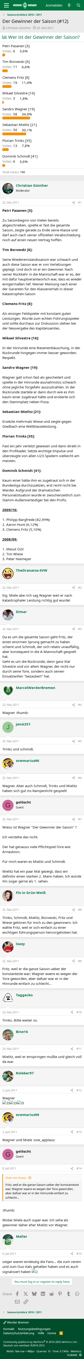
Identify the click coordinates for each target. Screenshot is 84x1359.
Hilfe (41, 1333)
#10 (79, 1012)
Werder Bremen (17, 1322)
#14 (79, 1168)
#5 (80, 741)
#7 (80, 819)
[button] (80, 1355)
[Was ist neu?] (69, 5)
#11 (79, 1049)
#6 (80, 778)
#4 (80, 705)
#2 (80, 588)
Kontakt (8, 1329)
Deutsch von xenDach (24, 1345)
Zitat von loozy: (16, 1178)
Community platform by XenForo (40, 1342)
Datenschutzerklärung (18, 1333)
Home (51, 1333)
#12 (79, 1090)
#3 (80, 629)
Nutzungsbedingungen (34, 1329)
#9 (80, 961)
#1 (80, 202)
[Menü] (6, 5)
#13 (79, 1132)
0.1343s (64, 1351)
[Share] (73, 202)
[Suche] (78, 5)
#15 (79, 1254)
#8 (80, 910)
